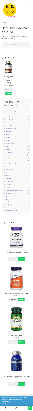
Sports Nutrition (10, 199)
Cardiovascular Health (11, 128)
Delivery (8, 137)
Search (16, 408)
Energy (7, 149)
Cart (25, 407)
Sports (7, 196)
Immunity (8, 166)
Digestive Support (10, 143)
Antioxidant (9, 114)
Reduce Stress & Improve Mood (14, 190)
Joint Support (9, 169)
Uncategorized (9, 205)
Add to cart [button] (8, 90)
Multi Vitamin (9, 184)
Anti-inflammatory (11, 111)
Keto (7, 172)
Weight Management (11, 210)
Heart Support (9, 161)
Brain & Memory (10, 125)
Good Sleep (9, 155)
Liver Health (9, 175)
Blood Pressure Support (12, 117)
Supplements (9, 202)
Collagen (8, 134)
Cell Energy (9, 131)
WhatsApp (9, 93)
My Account (5, 408)
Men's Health (9, 181)
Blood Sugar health (11, 120)
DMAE (7, 146)
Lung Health (9, 178)
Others (7, 187)
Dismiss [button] (4, 403)
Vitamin (8, 207)
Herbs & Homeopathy (11, 163)
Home (5, 22)
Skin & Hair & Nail (10, 193)
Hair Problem (9, 158)
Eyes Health (9, 152)
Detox (7, 140)
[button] (30, 408)
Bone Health (9, 122)
